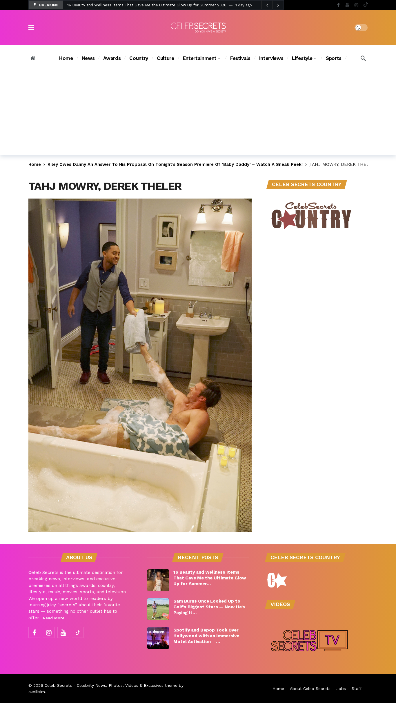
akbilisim (36, 691)
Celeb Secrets (58, 685)
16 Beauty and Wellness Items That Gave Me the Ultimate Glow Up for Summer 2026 (146, 5)
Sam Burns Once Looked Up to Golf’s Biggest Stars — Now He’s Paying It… (209, 607)
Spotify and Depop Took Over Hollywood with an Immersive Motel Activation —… (206, 635)
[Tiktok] (365, 5)
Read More (53, 618)
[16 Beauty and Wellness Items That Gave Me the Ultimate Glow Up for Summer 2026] (158, 580)
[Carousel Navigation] (272, 5)
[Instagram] (356, 5)
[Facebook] (338, 5)
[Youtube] (347, 5)
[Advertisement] (198, 114)
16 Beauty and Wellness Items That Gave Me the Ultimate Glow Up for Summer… (209, 578)
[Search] (363, 58)
